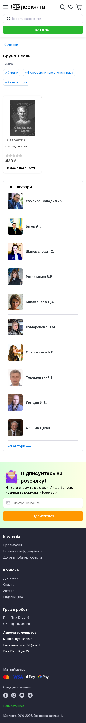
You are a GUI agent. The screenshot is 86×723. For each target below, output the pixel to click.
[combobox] (43, 18)
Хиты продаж (18, 82)
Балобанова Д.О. (41, 302)
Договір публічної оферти (22, 557)
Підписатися (43, 516)
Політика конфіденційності (23, 551)
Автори (12, 44)
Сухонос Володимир (44, 201)
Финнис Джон (38, 428)
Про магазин (12, 545)
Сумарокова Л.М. (41, 327)
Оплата (8, 584)
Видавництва (13, 597)
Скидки (13, 72)
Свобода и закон (16, 146)
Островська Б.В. (40, 352)
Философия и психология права (50, 72)
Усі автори (17, 446)
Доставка (10, 578)
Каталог (43, 30)
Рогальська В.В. (39, 277)
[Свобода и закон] (22, 118)
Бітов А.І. (33, 226)
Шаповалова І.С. (40, 251)
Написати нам (13, 706)
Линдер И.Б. (36, 403)
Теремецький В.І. (41, 377)
